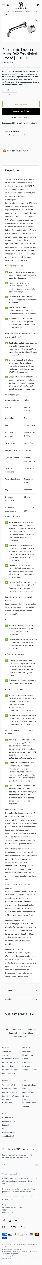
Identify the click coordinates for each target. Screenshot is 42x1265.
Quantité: (5, 90)
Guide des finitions (9, 1089)
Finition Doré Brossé (10, 1070)
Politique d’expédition (12, 1254)
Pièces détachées (29, 1085)
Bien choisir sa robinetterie (7, 1101)
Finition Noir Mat (8, 1073)
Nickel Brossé (27, 1055)
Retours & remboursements (29, 1101)
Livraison (25, 1096)
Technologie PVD (9, 1085)
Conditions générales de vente (12, 1256)
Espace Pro (6, 1125)
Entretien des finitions (10, 1096)
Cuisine (5, 1055)
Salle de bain (7, 1051)
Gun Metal (26, 1051)
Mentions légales (8, 1132)
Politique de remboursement (11, 1249)
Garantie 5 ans (28, 1092)
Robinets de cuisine (10, 1062)
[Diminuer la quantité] (5, 95)
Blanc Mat (26, 1062)
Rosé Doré (26, 1066)
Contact (25, 1106)
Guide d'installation (9, 1092)
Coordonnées (6, 1258)
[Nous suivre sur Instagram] (9, 1220)
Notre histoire (7, 1117)
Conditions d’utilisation (30, 1252)
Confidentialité (8, 1136)
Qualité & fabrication (10, 1121)
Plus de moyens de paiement (21, 117)
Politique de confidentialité (11, 1252)
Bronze (25, 1059)
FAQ (24, 1089)
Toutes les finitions (29, 1070)
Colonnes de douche (10, 1059)
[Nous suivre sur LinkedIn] (15, 1220)
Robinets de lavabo (9, 1066)
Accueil (7, 12)
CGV (4, 1129)
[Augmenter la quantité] (14, 95)
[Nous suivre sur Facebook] (3, 1220)
